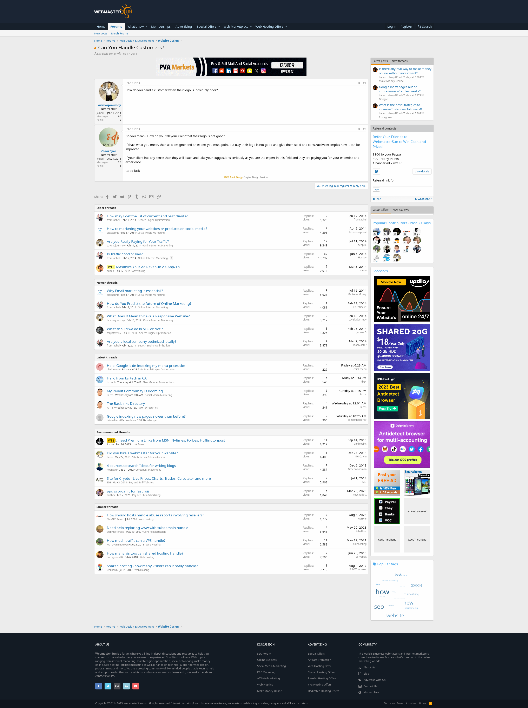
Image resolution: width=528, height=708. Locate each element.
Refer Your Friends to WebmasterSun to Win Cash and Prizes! (399, 141)
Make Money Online (391, 81)
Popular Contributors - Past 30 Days (402, 222)
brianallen (112, 420)
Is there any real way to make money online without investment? (405, 71)
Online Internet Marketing (158, 245)
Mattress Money (357, 294)
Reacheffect (360, 494)
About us (411, 703)
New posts (100, 33)
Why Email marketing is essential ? (135, 290)
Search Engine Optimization (154, 220)
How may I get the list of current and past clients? (147, 216)
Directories (151, 407)
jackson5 (361, 332)
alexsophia (113, 232)
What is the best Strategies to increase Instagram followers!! (400, 107)
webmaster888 (115, 532)
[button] (146, 26)
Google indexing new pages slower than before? (146, 416)
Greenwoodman (357, 469)
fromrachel (113, 220)
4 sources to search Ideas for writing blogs (141, 465)
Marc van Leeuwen (117, 544)
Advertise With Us (374, 680)
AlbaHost (361, 531)
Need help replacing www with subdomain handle (147, 527)
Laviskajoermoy (107, 53)
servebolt (361, 556)
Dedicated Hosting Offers (323, 691)
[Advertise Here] (417, 511)
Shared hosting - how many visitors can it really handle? (152, 565)
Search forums (119, 33)
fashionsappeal (358, 232)
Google (152, 420)
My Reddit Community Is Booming (135, 391)
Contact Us (370, 686)
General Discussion (154, 532)
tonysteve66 (114, 333)
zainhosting (360, 544)
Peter (110, 457)
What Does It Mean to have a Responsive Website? (148, 316)
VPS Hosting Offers (319, 684)
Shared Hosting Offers (321, 672)
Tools (378, 199)
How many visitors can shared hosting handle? (145, 553)
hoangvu (112, 469)
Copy (376, 189)
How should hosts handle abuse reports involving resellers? (155, 515)
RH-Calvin (361, 456)
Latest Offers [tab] (381, 209)
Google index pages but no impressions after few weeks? (400, 89)
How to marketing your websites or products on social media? (157, 228)
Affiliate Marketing (268, 678)
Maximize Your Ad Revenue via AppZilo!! (149, 266)
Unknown (112, 570)
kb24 (364, 381)
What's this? (424, 199)
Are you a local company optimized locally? (141, 341)
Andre (110, 444)
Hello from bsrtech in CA (127, 378)
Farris (110, 395)
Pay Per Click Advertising (146, 495)
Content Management (148, 469)
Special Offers (206, 26)
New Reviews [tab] (401, 209)
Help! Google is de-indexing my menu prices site (146, 365)
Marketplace (371, 692)
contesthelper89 (357, 420)
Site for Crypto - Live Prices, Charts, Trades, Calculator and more (159, 478)
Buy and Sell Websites (141, 482)
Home (101, 26)
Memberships (161, 26)
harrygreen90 (115, 557)
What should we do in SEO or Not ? (135, 328)
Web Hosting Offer (319, 666)
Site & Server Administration (148, 457)
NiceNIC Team (115, 519)
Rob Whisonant (358, 569)
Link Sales (138, 444)
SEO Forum (264, 653)
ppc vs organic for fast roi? (128, 491)
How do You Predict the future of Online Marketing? (149, 303)
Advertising (184, 26)
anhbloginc (360, 443)
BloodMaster (359, 345)
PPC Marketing (266, 672)
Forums (116, 26)
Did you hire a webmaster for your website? (142, 453)
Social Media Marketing (151, 232)
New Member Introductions (158, 382)
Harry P (362, 518)
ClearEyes (108, 151)
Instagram (385, 117)
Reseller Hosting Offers (322, 678)
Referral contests (384, 128)
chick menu (113, 369)
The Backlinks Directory (126, 403)
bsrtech (111, 382)
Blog (366, 673)
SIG (109, 482)
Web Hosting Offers (269, 26)
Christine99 (360, 307)
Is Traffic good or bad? (125, 254)
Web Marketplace (236, 26)
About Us (369, 667)
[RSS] (430, 703)
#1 (364, 83)
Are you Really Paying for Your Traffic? (138, 241)
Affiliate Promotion (319, 660)
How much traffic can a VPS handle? (136, 540)
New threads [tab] (400, 61)
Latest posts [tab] (380, 61)
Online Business (267, 660)
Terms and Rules (393, 703)
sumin (110, 271)
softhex (111, 495)
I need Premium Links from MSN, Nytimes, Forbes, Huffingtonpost (170, 440)
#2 (364, 129)
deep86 (362, 245)
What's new (135, 26)
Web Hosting (146, 519)
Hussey (362, 257)
